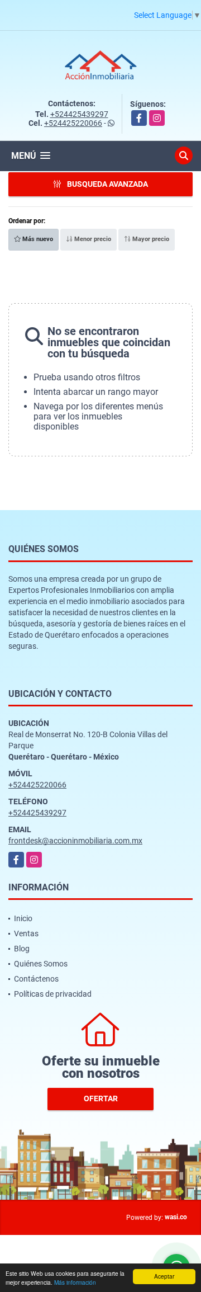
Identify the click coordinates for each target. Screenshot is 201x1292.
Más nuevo (37, 239)
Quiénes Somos (41, 963)
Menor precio (92, 239)
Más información (75, 1282)
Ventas (26, 933)
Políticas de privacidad (53, 993)
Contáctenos (36, 978)
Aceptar (164, 1276)
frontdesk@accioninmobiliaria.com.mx (75, 840)
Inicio (23, 918)
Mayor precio (150, 239)
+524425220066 (73, 123)
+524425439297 (79, 114)
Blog (22, 948)
